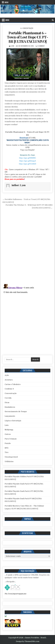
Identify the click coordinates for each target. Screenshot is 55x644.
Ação (7, 375)
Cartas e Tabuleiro (13, 384)
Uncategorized (11, 457)
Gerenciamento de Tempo (16, 411)
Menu (6, 2)
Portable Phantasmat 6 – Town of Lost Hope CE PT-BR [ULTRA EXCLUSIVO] (27, 37)
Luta (6, 425)
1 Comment (41, 46)
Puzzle (8, 443)
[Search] (53, 20)
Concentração (28, 28)
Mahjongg (9, 430)
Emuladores (10, 407)
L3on (12, 46)
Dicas (7, 402)
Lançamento (10, 416)
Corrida (8, 398)
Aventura (9, 380)
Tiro (6, 452)
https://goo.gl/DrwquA (27, 161)
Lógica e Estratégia (13, 421)
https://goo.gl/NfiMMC (27, 158)
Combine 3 (9, 389)
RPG (6, 448)
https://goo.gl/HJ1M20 (27, 164)
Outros (8, 434)
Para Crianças (11, 439)
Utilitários (9, 461)
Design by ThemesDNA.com (27, 641)
